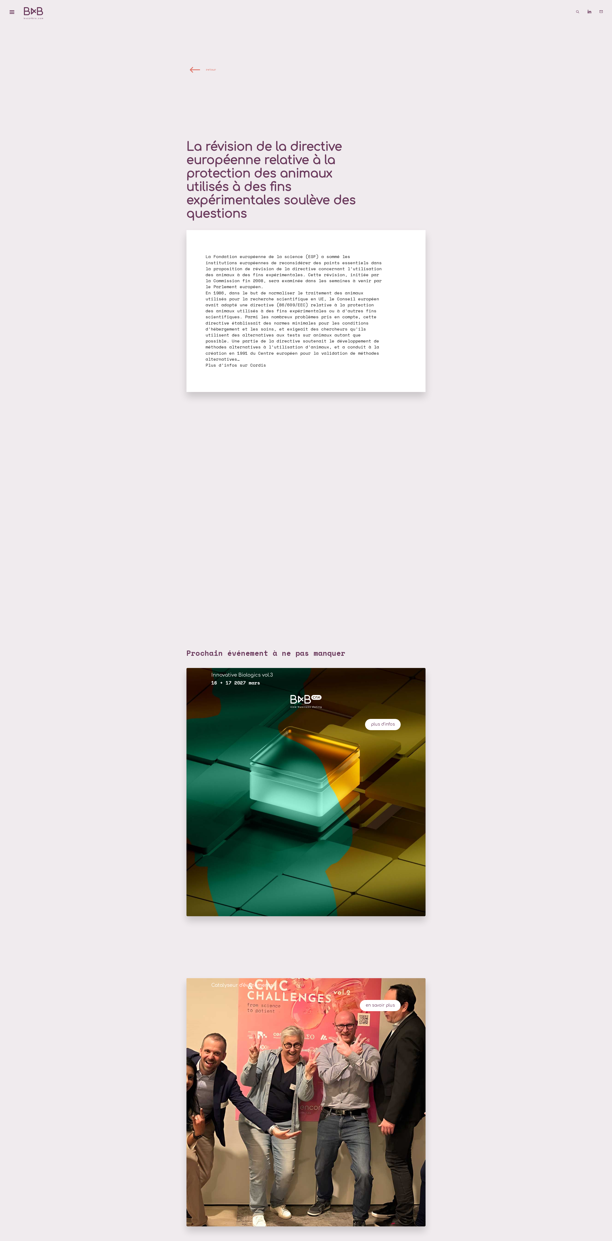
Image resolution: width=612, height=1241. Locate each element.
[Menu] (12, 12)
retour (211, 69)
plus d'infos (383, 724)
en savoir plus (380, 1005)
